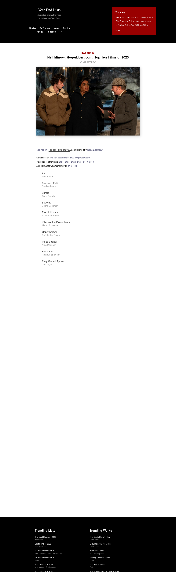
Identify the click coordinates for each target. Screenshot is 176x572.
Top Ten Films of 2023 (59, 149)
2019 (85, 161)
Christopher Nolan (51, 235)
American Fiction (51, 183)
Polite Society (49, 241)
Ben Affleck (47, 176)
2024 (67, 161)
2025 (61, 161)
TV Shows (45, 28)
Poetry (39, 31)
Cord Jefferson (49, 186)
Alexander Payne (50, 215)
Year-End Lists (49, 9)
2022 (73, 161)
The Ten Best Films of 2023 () (70, 157)
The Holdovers (50, 212)
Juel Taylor (47, 264)
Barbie (45, 192)
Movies (32, 28)
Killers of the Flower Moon (56, 222)
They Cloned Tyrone (53, 261)
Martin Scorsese (50, 225)
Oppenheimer (49, 232)
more (118, 30)
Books (66, 28)
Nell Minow (41, 149)
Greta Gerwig (48, 196)
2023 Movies (88, 52)
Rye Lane (47, 251)
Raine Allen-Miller (51, 254)
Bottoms (46, 202)
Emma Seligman (50, 205)
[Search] (61, 32)
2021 (79, 161)
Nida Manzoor (49, 244)
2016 (91, 161)
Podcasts (52, 31)
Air (43, 173)
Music (56, 28)
